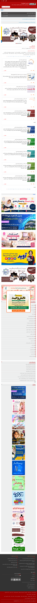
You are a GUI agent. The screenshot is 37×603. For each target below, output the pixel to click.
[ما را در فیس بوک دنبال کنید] (12, 580)
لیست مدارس (11, 592)
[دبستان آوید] (18, 498)
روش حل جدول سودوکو (14, 562)
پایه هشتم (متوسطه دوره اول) (31, 318)
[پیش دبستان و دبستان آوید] (18, 257)
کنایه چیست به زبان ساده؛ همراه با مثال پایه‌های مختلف (19, 74)
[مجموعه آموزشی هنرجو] (18, 528)
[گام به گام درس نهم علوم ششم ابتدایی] (31, 154)
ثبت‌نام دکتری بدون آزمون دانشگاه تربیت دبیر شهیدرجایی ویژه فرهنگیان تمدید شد (27, 567)
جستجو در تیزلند (6, 6)
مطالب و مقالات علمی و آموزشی (30, 331)
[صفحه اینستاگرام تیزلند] (14, 580)
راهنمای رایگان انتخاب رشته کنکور (28, 19)
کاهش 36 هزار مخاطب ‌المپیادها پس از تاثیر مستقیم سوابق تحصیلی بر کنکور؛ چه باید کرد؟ (26, 564)
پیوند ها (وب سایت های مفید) (31, 336)
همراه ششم (29, 592)
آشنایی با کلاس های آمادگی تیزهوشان (12, 558)
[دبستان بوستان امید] (18, 483)
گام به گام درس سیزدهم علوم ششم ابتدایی (21, 111)
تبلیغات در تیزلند (32, 580)
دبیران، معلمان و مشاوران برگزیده (30, 343)
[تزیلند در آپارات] (17, 580)
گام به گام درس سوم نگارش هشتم (30, 366)
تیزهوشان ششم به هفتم (24, 596)
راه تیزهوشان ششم (23, 52)
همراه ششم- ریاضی (5, 53)
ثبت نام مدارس (33, 340)
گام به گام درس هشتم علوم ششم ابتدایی (21, 175)
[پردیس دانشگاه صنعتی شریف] (18, 222)
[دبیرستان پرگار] (18, 467)
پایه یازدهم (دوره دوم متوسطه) (31, 325)
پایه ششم (23, 48)
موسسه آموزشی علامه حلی (23, 60)
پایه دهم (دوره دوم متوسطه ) (31, 323)
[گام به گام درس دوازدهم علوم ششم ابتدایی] (31, 129)
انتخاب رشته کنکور (33, 598)
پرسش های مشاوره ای (32, 338)
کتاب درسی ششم (32, 54)
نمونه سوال (25, 592)
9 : (32, 70)
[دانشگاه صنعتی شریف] (18, 392)
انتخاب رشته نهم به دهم (7, 596)
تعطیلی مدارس (34, 594)
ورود (5, 0)
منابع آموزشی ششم (17, 52)
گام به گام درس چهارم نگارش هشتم (30, 364)
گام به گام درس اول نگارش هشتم (30, 369)
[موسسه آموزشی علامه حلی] (31, 62)
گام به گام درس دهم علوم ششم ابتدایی (21, 163)
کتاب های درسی (32, 347)
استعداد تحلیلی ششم (26, 54)
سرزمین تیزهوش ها (28, 48)
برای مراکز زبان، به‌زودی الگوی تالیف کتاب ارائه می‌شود (27, 569)
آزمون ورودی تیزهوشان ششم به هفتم (9, 52)
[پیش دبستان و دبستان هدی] (18, 204)
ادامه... (4, 70)
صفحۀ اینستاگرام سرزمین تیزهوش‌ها (27, 22)
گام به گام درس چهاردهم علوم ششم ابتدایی (20, 98)
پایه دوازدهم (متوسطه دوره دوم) (30, 327)
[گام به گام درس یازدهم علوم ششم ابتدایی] (31, 141)
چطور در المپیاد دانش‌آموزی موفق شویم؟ (12, 567)
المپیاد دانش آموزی (31, 356)
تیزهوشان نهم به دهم (17, 596)
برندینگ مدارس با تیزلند (31, 15)
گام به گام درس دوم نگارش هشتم (30, 367)
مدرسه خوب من (32, 351)
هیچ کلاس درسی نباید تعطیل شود (30, 371)
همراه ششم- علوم (11, 53)
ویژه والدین (33, 345)
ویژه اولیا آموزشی (32, 349)
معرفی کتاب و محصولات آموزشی (30, 329)
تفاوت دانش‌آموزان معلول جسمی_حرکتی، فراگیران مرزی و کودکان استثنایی (10, 565)
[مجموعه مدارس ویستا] (18, 544)
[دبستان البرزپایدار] (18, 239)
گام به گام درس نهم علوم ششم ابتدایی (21, 151)
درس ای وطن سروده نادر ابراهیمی (13, 560)
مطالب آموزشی (7, 592)
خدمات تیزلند (33, 354)
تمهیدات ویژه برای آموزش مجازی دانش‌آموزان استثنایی (28, 375)
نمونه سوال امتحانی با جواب (31, 13)
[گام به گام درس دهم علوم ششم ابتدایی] (31, 166)
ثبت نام (2, 0)
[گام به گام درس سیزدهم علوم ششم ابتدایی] (31, 113)
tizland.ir (22, 601)
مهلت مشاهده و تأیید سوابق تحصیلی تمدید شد (28, 558)
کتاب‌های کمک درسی (27, 598)
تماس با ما (33, 576)
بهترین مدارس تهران (21, 592)
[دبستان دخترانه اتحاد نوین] (18, 513)
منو (2, 10)
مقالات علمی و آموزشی (14, 556)
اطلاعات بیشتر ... (5, 13)
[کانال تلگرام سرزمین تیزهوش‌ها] (19, 580)
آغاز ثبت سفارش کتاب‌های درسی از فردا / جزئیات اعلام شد (27, 373)
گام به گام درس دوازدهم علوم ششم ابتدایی (20, 127)
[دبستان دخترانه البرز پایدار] (18, 407)
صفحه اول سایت (34, 592)
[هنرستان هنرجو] (18, 275)
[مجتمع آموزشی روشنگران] (18, 452)
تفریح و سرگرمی (32, 334)
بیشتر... (35, 381)
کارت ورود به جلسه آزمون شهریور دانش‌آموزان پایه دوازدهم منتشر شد (27, 561)
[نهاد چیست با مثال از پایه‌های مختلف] (31, 89)
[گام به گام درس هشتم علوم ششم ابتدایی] (31, 178)
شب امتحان (34, 596)
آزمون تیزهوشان (30, 596)
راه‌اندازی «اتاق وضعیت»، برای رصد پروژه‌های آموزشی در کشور (27, 378)
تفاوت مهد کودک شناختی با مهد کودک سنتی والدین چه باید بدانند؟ (26, 376)
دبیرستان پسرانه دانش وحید (19, 310)
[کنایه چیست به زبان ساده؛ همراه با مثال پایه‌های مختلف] (31, 77)
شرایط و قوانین (32, 578)
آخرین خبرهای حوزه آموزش (31, 556)
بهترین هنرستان (16, 592)
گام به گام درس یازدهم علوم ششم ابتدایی (21, 139)
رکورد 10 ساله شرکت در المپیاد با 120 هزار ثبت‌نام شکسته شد (27, 380)
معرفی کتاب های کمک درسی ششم (19, 53)
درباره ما (33, 574)
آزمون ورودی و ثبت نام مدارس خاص (30, 53)
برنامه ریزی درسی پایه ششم (31, 52)
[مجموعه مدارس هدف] (18, 437)
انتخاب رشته (12, 596)
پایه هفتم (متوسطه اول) (31, 316)
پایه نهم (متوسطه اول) (32, 320)
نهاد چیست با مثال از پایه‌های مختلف (21, 86)
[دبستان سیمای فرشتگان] (18, 422)
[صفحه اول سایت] (32, 4)
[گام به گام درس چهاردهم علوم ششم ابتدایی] (31, 101)
